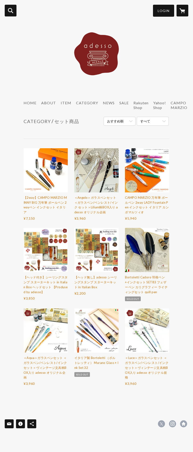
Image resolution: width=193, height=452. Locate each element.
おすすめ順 (115, 121)
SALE (124, 103)
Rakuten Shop (141, 105)
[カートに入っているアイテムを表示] (182, 10)
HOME (30, 103)
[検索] (10, 10)
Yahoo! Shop (159, 105)
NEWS (109, 103)
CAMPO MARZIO (179, 105)
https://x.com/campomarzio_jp (161, 423)
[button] (163, 11)
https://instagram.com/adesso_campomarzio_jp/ (172, 423)
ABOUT (48, 103)
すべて (145, 121)
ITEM (66, 103)
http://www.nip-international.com (183, 423)
